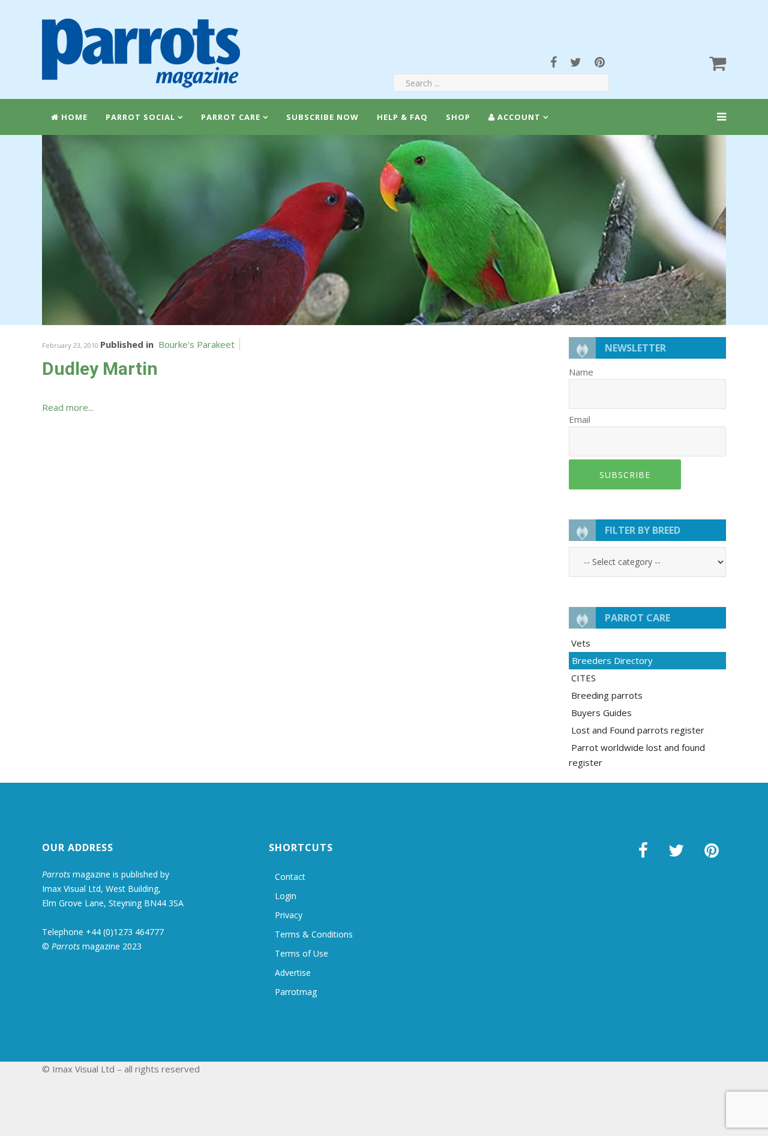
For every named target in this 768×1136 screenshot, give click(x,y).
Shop (458, 117)
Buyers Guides (601, 713)
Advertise (293, 972)
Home (73, 117)
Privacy (288, 915)
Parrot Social (140, 117)
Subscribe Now (322, 117)
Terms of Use (301, 953)
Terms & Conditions (314, 934)
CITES (583, 678)
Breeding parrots (607, 695)
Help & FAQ (402, 117)
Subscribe (624, 474)
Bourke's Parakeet (196, 344)
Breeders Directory (612, 660)
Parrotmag (296, 991)
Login (285, 895)
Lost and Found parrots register (637, 730)
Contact (290, 876)
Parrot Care (230, 117)
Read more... (68, 407)
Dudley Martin (100, 368)
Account (518, 117)
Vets (580, 643)
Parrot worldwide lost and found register (637, 754)
